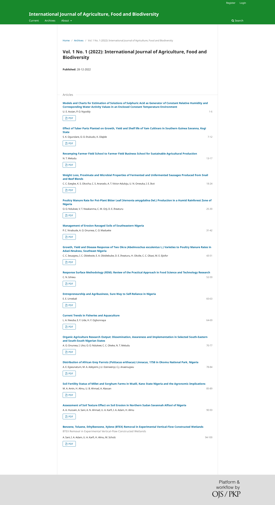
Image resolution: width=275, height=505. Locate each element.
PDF (70, 118)
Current (34, 20)
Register (230, 2)
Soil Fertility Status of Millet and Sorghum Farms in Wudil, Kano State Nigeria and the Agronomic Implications (134, 383)
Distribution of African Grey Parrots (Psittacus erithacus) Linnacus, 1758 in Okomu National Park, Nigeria (130, 362)
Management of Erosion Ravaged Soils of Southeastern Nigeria (103, 225)
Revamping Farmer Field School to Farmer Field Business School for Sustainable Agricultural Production (130, 153)
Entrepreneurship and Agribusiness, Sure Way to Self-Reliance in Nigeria (109, 294)
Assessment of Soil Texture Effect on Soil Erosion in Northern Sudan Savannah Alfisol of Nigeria (124, 405)
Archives (50, 20)
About (65, 20)
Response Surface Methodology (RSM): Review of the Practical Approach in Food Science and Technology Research (136, 272)
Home (66, 40)
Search (238, 20)
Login (243, 2)
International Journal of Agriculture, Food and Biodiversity (94, 14)
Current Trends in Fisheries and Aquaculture (91, 315)
